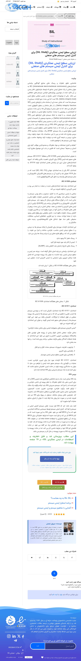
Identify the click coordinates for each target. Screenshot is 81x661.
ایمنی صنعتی (66, 59)
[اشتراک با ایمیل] (32, 557)
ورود (16, 42)
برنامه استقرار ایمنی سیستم (59, 503)
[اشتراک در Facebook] (72, 557)
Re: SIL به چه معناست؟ (61, 498)
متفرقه (72, 59)
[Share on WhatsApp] (56, 557)
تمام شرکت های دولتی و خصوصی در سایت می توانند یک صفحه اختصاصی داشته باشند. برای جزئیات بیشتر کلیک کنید (12, 148)
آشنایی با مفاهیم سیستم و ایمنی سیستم (54, 508)
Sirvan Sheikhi (53, 59)
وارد (61, 594)
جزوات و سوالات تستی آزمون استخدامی (13, 134)
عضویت (9, 42)
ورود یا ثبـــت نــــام (51, 458)
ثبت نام (54, 594)
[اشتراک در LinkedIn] (48, 557)
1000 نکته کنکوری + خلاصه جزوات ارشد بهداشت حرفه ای (13, 125)
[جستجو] (62, 16)
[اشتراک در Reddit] (40, 557)
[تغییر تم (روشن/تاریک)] (58, 1)
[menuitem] (73, 1)
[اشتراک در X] (64, 557)
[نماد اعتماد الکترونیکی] (15, 622)
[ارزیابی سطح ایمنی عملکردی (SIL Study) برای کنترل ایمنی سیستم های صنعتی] (52, 35)
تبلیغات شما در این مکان (12, 160)
